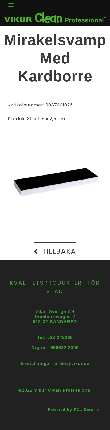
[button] (10, 4)
